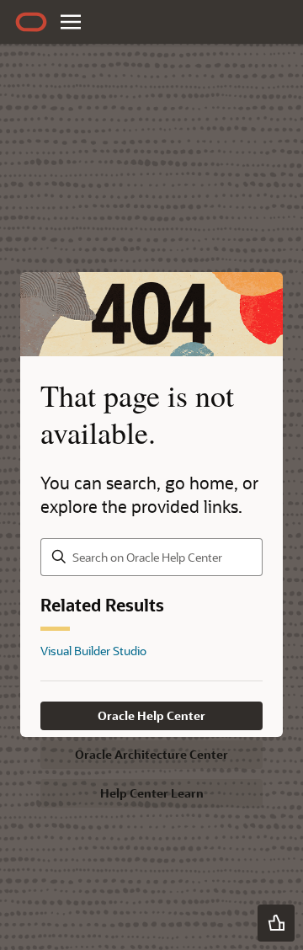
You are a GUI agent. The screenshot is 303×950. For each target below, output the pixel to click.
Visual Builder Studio (93, 651)
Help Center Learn (152, 793)
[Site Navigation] (70, 21)
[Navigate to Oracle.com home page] (31, 22)
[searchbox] (151, 557)
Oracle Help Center (151, 715)
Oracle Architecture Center (151, 754)
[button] (276, 923)
